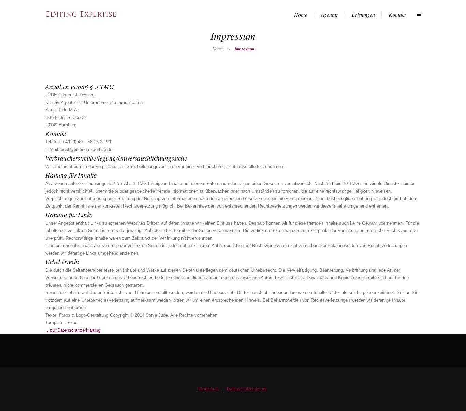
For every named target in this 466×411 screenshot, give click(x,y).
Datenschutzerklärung (247, 388)
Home (217, 49)
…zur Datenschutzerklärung (72, 330)
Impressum (208, 388)
